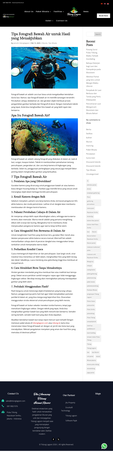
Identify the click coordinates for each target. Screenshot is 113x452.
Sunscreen (90, 158)
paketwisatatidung (92, 286)
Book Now (103, 15)
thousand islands (93, 162)
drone (89, 189)
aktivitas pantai (91, 185)
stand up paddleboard (91, 327)
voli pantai (90, 356)
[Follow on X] (58, 439)
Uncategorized (92, 174)
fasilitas (89, 133)
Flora (88, 197)
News (86, 11)
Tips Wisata (52, 43)
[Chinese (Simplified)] (102, 3)
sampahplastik (91, 321)
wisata (98, 356)
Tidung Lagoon (91, 348)
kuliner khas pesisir (93, 220)
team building (91, 333)
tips (88, 352)
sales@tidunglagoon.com (15, 401)
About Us (28, 11)
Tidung (89, 344)
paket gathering (92, 274)
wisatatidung (91, 368)
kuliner (89, 137)
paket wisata (91, 282)
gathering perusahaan (90, 202)
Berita (88, 129)
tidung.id (56, 323)
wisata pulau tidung (93, 364)
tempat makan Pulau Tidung (93, 338)
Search (98, 34)
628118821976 (7, 2)
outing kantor (91, 270)
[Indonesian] (108, 3)
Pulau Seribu (91, 309)
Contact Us (61, 20)
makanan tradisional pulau (93, 248)
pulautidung (90, 313)
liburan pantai (91, 243)
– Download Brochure (17, 2)
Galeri (48, 20)
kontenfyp (90, 216)
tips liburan (95, 352)
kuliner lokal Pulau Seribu (92, 226)
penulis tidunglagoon (21, 43)
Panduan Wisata (92, 290)
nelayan (89, 266)
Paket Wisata (42, 11)
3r (87, 181)
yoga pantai (90, 372)
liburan (44, 43)
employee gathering (93, 193)
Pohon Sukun (91, 301)
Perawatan (90, 154)
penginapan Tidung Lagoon (93, 295)
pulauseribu (90, 305)
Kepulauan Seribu (92, 212)
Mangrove (90, 261)
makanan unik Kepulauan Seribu (92, 255)
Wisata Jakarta (91, 360)
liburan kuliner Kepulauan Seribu (92, 237)
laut (88, 232)
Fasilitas (58, 11)
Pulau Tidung (91, 317)
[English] (105, 3)
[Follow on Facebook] (53, 439)
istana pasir (90, 208)
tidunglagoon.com (40, 323)
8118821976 (13, 406)
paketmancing (91, 278)
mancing (89, 145)
